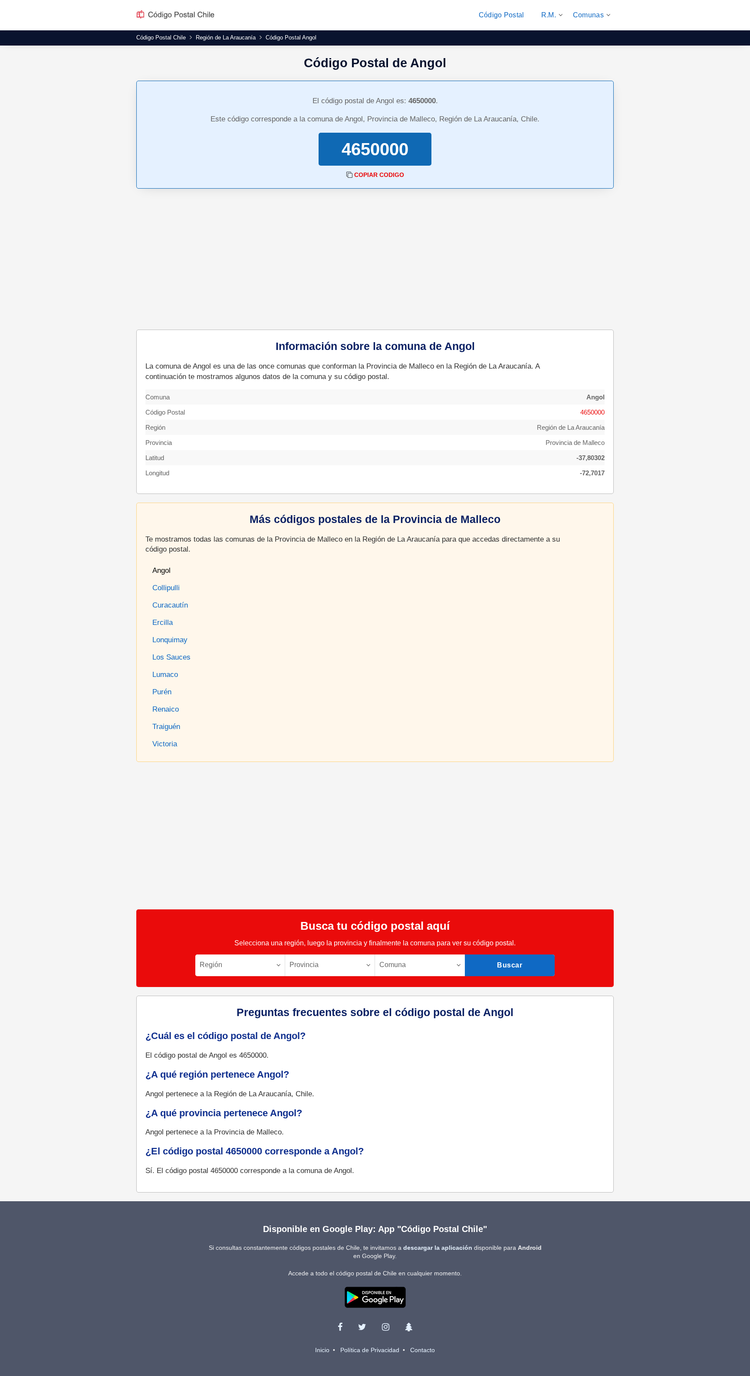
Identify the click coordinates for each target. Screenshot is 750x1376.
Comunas (588, 15)
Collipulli (166, 588)
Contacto (422, 1350)
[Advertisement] (375, 260)
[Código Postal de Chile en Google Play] (375, 1296)
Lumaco (165, 674)
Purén (161, 692)
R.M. (548, 15)
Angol (161, 570)
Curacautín (170, 605)
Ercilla (162, 622)
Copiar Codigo (379, 174)
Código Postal (501, 15)
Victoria (164, 744)
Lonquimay (170, 640)
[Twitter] (362, 1327)
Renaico (165, 709)
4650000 (592, 412)
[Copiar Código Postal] (349, 175)
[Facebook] (340, 1327)
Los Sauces (171, 657)
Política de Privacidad (369, 1350)
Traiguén (166, 726)
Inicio (322, 1350)
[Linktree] (408, 1327)
